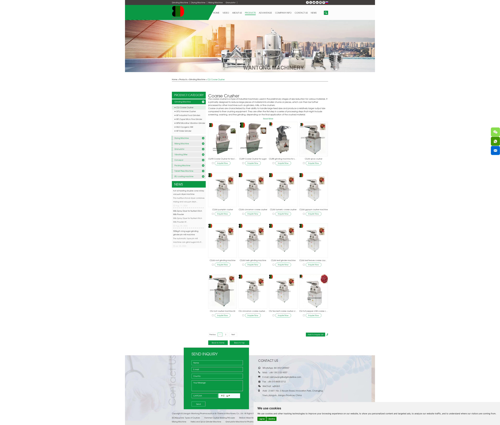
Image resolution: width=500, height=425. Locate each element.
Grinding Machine (180, 2)
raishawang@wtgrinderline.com (285, 377)
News (314, 13)
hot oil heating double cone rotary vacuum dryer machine (188, 192)
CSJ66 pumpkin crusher (222, 209)
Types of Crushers (192, 418)
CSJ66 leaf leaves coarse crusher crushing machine (313, 260)
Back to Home (218, 343)
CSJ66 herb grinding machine (253, 260)
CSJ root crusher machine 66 (222, 311)
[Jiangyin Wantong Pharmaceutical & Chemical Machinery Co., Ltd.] (178, 12)
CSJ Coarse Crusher (216, 79)
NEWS (178, 184)
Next (233, 334)
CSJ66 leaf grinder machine (283, 260)
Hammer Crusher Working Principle (219, 418)
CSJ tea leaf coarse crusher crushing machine (283, 311)
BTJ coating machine (183, 176)
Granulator (230, 2)
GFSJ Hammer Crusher (186, 111)
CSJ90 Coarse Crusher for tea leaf (222, 159)
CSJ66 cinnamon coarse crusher (253, 209)
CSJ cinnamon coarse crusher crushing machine (253, 311)
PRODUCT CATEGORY (189, 95)
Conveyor (178, 160)
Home (216, 13)
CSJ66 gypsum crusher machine (313, 209)
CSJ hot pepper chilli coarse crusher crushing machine (313, 311)
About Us (237, 13)
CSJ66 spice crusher (313, 159)
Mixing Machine (215, 2)
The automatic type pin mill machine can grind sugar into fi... (188, 240)
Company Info (283, 13)
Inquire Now (222, 163)
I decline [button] (271, 419)
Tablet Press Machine (183, 171)
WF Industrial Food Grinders (188, 115)
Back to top (239, 343)
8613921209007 (281, 368)
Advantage (265, 13)
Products (250, 13)
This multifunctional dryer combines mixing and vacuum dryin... (188, 200)
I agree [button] (262, 419)
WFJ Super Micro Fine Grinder (189, 119)
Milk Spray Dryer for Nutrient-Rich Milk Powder (187, 212)
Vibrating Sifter (180, 154)
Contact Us (301, 13)
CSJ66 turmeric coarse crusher (283, 209)
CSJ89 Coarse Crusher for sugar (253, 159)
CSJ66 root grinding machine (222, 260)
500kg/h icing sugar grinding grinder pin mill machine (185, 233)
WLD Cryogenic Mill (184, 127)
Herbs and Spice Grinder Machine (206, 422)
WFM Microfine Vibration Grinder (190, 123)
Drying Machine (198, 2)
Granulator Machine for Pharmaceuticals (244, 422)
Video (226, 13)
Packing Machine (182, 165)
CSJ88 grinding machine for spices (283, 159)
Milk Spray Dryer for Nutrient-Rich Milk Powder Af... (187, 220)
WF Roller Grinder (183, 131)
